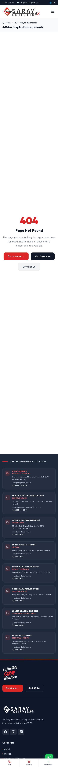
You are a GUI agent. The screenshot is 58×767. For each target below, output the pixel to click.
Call (9, 764)
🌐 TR (53, 2)
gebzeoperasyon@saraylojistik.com (26, 507)
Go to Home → (16, 256)
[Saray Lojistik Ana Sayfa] (21, 11)
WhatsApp (48, 764)
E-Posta (29, 764)
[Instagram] (13, 732)
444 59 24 (34, 688)
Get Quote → (12, 688)
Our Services (42, 256)
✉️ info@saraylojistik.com (28, 2)
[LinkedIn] (21, 732)
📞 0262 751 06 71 (19, 510)
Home (7, 23)
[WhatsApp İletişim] (49, 758)
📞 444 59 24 (8, 2)
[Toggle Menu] (53, 12)
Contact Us (29, 266)
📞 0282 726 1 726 (20, 485)
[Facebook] (5, 732)
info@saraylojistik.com (21, 483)
